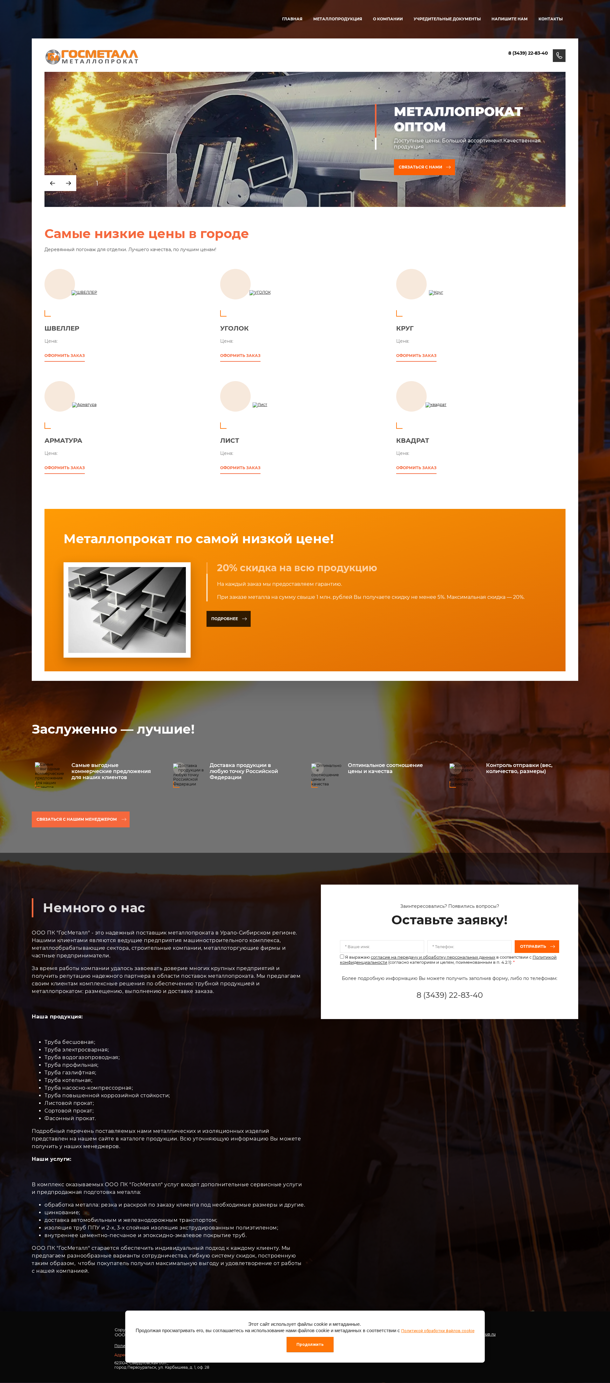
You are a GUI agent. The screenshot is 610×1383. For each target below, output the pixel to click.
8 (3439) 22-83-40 (528, 53)
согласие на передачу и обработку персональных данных (433, 957)
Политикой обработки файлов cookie (437, 1330)
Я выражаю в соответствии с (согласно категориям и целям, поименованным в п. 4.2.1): (448, 960)
